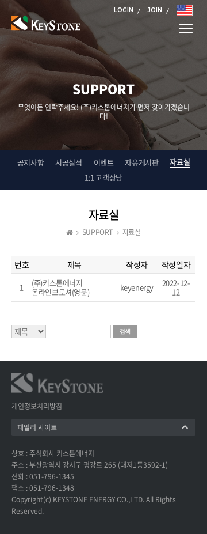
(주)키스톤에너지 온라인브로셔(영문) (60, 287)
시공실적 (68, 162)
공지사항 (30, 162)
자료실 (180, 162)
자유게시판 (141, 162)
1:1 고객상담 (103, 177)
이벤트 (104, 162)
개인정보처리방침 (37, 406)
